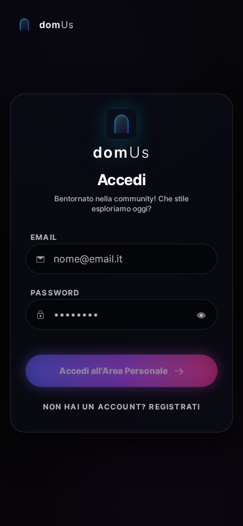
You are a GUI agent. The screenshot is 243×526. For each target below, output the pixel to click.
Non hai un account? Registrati (122, 406)
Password (55, 292)
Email (44, 237)
